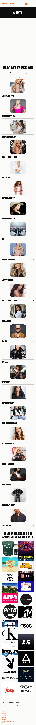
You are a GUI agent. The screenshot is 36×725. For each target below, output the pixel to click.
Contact (4, 723)
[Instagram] (3, 711)
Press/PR (5, 715)
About (4, 717)
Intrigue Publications (8, 4)
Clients (4, 719)
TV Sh (4, 721)
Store (4, 713)
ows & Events (10, 721)
